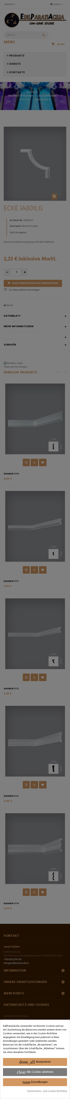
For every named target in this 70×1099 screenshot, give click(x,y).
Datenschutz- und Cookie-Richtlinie (47, 1091)
